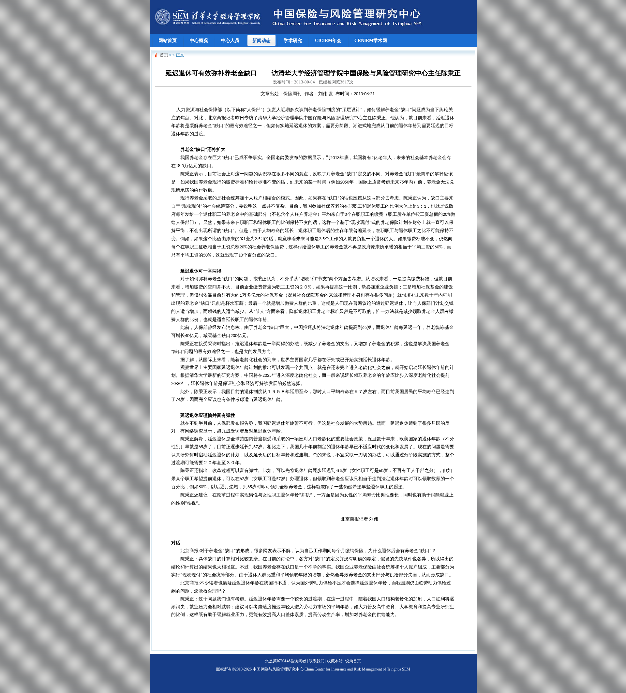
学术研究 (293, 40)
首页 (164, 54)
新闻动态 (261, 40)
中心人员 (230, 40)
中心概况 (199, 40)
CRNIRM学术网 (370, 40)
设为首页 (353, 661)
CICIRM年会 (328, 40)
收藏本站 (335, 661)
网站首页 (167, 40)
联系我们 (316, 661)
